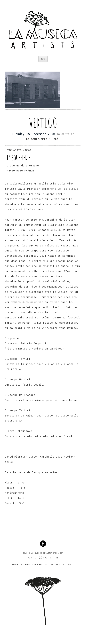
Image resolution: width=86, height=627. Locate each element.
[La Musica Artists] (43, 28)
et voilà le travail (62, 564)
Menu (43, 59)
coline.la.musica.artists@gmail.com (43, 553)
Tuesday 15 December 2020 (33, 134)
